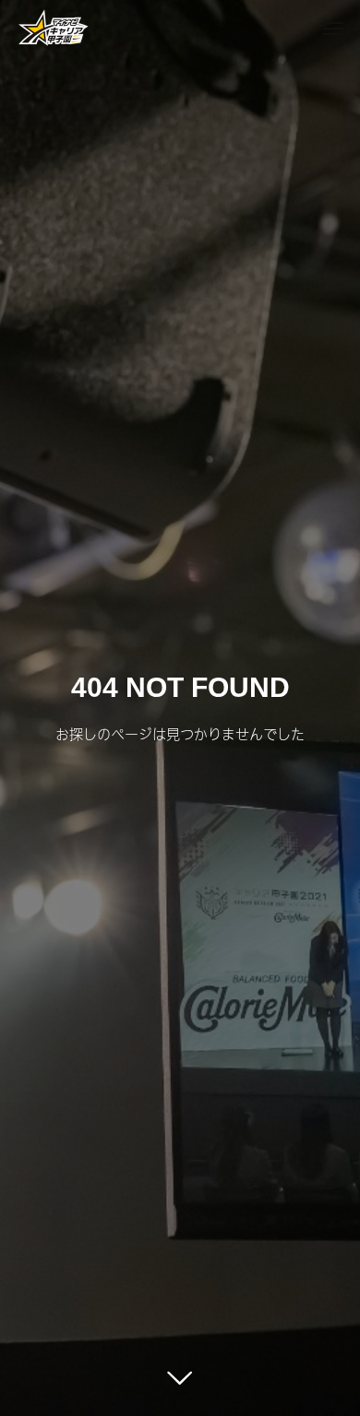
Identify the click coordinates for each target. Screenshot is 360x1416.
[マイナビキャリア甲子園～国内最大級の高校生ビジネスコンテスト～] (53, 27)
